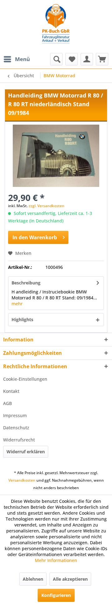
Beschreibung (26, 283)
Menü (22, 59)
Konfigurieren (56, 595)
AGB (7, 403)
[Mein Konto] (87, 59)
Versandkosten (21, 480)
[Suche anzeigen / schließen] (56, 59)
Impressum (15, 415)
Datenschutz (16, 428)
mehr (17, 304)
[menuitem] (16, 59)
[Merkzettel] (71, 59)
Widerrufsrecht (19, 440)
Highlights (22, 319)
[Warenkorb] (102, 59)
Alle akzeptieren (70, 579)
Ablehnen (33, 579)
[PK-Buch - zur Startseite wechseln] (56, 26)
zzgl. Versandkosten (46, 205)
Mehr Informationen (56, 560)
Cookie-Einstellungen (25, 379)
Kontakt (11, 391)
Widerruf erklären (26, 452)
